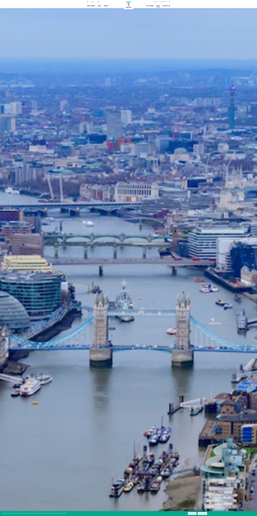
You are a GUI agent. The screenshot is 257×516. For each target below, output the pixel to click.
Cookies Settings (192, 513)
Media (98, 1)
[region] (128, 513)
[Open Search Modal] (169, 2)
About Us (93, 1)
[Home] (87, 2)
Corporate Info (163, 1)
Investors (155, 1)
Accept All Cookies (202, 513)
